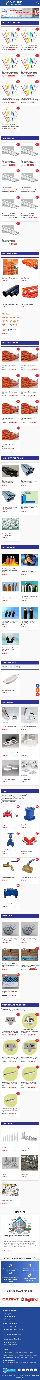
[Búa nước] (29, 818)
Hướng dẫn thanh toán (10, 1344)
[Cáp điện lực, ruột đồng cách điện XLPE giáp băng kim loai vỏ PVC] (29, 617)
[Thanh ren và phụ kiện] (10, 1194)
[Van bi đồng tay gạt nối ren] (29, 871)
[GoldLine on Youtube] (27, 1370)
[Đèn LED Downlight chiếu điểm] (10, 746)
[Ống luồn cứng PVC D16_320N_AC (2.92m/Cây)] (29, 182)
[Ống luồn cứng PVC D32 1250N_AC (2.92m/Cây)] (10, 235)
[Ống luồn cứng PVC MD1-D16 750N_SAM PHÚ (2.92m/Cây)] (29, 67)
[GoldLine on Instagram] (31, 1370)
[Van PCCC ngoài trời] (29, 844)
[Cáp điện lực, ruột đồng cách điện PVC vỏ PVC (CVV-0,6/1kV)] (10, 644)
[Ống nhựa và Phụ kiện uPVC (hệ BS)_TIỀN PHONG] (29, 476)
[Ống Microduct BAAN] (29, 297)
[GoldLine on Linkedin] (35, 1370)
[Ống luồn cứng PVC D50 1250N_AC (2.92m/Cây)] (10, 208)
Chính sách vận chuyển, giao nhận (13, 1329)
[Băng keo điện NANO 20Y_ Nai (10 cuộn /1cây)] (29, 933)
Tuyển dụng (6, 1319)
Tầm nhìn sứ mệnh (9, 1316)
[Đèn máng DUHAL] (29, 772)
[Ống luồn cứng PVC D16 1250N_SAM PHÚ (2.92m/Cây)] (10, 93)
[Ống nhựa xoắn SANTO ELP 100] (10, 439)
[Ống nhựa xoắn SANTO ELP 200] (29, 360)
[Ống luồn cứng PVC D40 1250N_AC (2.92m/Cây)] (29, 208)
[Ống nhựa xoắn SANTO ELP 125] (29, 413)
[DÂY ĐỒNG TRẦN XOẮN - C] (10, 591)
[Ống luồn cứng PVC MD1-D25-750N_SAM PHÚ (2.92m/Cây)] (29, 40)
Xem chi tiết (8, 1251)
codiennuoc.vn (31, 1362)
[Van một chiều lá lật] (10, 897)
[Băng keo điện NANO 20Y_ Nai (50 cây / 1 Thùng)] (10, 933)
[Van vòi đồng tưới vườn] (10, 871)
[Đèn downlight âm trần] (10, 683)
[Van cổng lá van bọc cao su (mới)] (10, 844)
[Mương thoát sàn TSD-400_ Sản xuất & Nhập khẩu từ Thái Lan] (10, 1104)
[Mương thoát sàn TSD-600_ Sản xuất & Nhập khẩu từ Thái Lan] (29, 1078)
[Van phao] (10, 818)
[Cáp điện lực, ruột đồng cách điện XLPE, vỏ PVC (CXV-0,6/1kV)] (10, 617)
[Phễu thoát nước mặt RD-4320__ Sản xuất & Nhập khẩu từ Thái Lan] (29, 1025)
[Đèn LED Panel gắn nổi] (10, 772)
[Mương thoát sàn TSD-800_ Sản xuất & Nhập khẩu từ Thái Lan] (10, 1078)
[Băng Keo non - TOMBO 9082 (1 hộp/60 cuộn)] (10, 986)
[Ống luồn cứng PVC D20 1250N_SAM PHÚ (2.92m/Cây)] (29, 93)
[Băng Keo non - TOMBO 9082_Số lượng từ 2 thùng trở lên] (10, 960)
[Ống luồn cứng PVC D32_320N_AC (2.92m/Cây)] (10, 156)
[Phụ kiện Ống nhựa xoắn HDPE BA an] (10, 324)
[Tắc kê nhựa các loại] (10, 1141)
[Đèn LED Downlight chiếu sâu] (29, 720)
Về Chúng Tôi (7, 1314)
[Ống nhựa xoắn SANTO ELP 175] (10, 386)
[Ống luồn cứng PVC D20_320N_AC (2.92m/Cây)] (10, 182)
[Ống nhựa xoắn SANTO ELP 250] (10, 360)
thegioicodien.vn (21, 1362)
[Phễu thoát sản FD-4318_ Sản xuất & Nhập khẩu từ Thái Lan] (10, 1052)
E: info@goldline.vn (9, 1360)
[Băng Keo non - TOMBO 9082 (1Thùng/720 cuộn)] (29, 960)
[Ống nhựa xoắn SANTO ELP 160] (29, 386)
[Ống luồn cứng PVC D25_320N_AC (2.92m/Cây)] (29, 156)
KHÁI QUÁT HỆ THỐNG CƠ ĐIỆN (15, 1236)
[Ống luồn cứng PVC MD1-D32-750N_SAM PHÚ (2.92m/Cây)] (10, 40)
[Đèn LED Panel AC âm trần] (29, 746)
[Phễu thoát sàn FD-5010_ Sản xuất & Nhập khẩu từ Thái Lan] (10, 1025)
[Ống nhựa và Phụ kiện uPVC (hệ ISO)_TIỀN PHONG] (10, 502)
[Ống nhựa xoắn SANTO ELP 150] (10, 413)
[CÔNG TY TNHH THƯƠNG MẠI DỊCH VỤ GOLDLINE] (14, 3)
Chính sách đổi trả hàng (10, 1332)
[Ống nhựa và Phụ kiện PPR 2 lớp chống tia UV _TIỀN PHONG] (29, 502)
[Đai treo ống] (29, 1167)
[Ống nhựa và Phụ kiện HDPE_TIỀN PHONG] (10, 476)
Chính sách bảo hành (9, 1327)
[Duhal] (10, 1299)
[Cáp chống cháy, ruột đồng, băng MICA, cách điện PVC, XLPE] (10, 565)
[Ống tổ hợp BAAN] (29, 271)
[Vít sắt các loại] (29, 1141)
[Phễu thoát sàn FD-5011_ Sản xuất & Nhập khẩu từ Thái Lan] (29, 1052)
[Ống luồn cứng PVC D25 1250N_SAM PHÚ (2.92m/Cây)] (10, 119)
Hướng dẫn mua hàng (10, 1342)
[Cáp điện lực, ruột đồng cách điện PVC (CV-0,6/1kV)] (29, 591)
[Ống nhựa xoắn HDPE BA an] (10, 271)
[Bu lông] (10, 1167)
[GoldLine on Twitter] (23, 1370)
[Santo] (29, 1299)
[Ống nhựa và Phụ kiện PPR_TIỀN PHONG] (10, 528)
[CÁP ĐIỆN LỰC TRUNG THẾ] (29, 565)
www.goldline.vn (10, 1362)
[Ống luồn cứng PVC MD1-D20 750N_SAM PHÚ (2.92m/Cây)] (10, 67)
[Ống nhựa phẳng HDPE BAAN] (10, 297)
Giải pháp (20, 1212)
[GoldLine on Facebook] (19, 1370)
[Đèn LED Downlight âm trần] (10, 720)
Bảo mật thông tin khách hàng (12, 1334)
